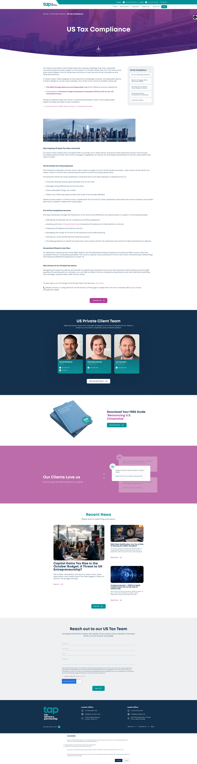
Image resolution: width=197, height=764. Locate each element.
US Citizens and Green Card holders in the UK (139, 87)
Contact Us (97, 300)
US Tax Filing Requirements (140, 74)
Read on (56, 584)
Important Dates (137, 100)
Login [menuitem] (164, 6)
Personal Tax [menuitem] (124, 6)
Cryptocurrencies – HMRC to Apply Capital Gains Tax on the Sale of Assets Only (125, 587)
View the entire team (96, 381)
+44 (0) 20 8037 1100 (131, 2)
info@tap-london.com (92, 714)
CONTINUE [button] (118, 760)
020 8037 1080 (122, 367)
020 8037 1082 (94, 367)
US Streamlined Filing (70, 224)
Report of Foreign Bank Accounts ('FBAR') (139, 80)
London (118, 2)
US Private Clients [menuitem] (57, 14)
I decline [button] (126, 760)
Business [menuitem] (135, 6)
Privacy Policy (120, 749)
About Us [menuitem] (156, 6)
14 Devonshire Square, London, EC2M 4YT (92, 718)
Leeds (141, 2)
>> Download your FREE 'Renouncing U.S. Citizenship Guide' (68, 106)
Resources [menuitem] (145, 6)
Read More (115, 557)
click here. (99, 283)
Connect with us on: (50, 727)
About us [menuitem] (131, 726)
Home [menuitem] (115, 6)
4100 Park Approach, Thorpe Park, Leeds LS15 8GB (140, 718)
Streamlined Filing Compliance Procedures (139, 94)
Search (165, 2)
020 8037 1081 (66, 367)
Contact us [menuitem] (142, 726)
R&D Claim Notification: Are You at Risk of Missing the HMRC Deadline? (127, 545)
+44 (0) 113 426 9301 (153, 2)
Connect (64, 370)
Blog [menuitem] (152, 726)
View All (97, 606)
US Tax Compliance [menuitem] (75, 14)
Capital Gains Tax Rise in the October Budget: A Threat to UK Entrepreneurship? (77, 566)
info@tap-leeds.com (138, 714)
